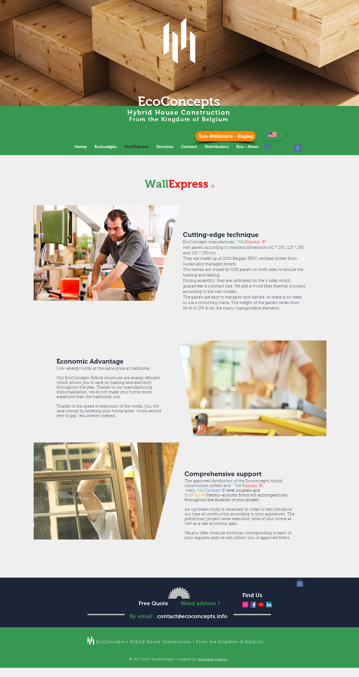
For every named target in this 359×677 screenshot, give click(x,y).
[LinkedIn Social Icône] (269, 605)
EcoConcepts (179, 101)
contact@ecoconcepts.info (192, 616)
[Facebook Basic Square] (253, 605)
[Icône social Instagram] (245, 605)
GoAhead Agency (213, 659)
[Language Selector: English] (275, 134)
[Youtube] (261, 605)
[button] (297, 146)
